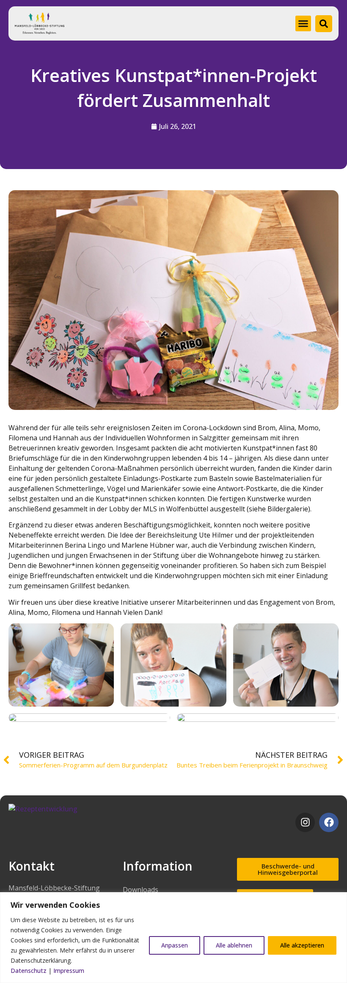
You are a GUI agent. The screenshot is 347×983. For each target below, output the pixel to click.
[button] (303, 24)
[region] (173, 937)
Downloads (140, 889)
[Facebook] (329, 822)
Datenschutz (29, 971)
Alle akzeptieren (302, 945)
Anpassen (174, 945)
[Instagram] (305, 822)
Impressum (68, 971)
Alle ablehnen (234, 945)
